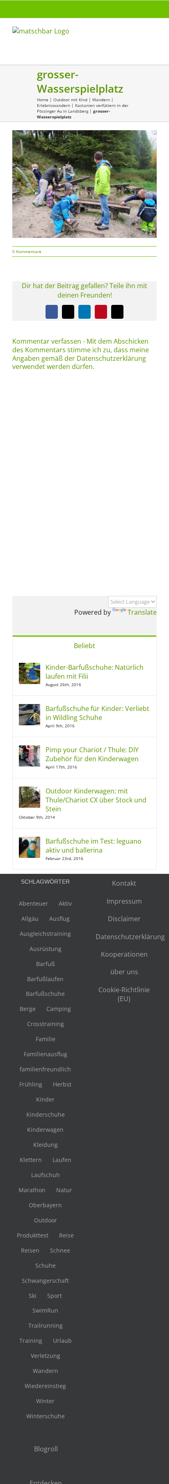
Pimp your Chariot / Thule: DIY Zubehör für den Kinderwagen (92, 754)
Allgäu (30, 918)
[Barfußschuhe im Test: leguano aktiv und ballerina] (29, 841)
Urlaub (62, 1340)
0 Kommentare (26, 251)
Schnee (60, 1250)
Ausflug (59, 918)
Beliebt (84, 645)
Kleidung (45, 1145)
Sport (54, 1296)
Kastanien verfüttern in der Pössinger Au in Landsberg (82, 108)
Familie (45, 1039)
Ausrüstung (46, 949)
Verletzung (45, 1356)
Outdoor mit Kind (70, 99)
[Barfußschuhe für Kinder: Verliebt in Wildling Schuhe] (29, 708)
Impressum (124, 901)
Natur (64, 1190)
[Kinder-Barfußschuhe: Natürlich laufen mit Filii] (29, 667)
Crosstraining (45, 1024)
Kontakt (124, 883)
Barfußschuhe (45, 993)
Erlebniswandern (53, 105)
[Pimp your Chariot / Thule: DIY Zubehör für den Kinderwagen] (29, 749)
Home (42, 99)
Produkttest (32, 1235)
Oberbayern (45, 1205)
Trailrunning (45, 1325)
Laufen (62, 1160)
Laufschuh (45, 1175)
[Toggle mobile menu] (153, 35)
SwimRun (45, 1310)
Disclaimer (124, 918)
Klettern (31, 1160)
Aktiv (65, 903)
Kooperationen (124, 954)
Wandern (101, 99)
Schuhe (45, 1265)
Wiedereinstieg (45, 1386)
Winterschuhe (45, 1416)
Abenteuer (33, 903)
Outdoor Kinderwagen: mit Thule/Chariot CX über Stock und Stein (96, 799)
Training (30, 1340)
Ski (33, 1296)
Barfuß (45, 964)
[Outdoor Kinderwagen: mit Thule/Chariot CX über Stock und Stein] (29, 790)
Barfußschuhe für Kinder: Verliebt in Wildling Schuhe (97, 713)
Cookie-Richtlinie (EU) (124, 994)
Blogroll (46, 1448)
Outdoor (45, 1220)
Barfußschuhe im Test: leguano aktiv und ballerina (94, 846)
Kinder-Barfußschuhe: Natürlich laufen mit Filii (95, 672)
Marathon (32, 1190)
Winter (45, 1401)
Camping (58, 1009)
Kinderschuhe (45, 1114)
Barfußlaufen (45, 979)
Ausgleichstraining (45, 933)
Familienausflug (45, 1054)
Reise (66, 1235)
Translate (142, 612)
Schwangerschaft (45, 1280)
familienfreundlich (45, 1069)
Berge (28, 1009)
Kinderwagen (45, 1129)
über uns (124, 971)
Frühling (30, 1084)
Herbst (62, 1084)
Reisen (30, 1250)
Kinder (45, 1099)
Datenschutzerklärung (124, 936)
